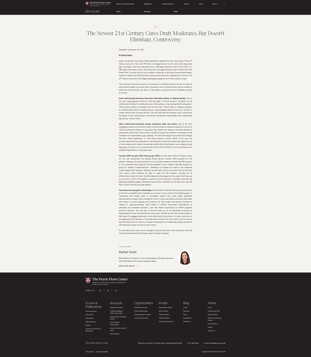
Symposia (147, 11)
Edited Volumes (91, 322)
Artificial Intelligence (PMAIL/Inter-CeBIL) (116, 312)
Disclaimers (187, 321)
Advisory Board (213, 314)
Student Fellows (164, 314)
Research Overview (116, 307)
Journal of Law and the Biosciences (93, 330)
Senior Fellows (163, 311)
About (176, 11)
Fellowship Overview (141, 307)
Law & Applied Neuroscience (114, 323)
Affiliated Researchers (166, 321)
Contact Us (211, 331)
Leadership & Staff (214, 311)
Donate (210, 327)
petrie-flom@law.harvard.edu (215, 343)
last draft (156, 101)
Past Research (114, 334)
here (185, 64)
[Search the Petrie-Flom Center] (224, 4)
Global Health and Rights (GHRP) (118, 318)
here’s (141, 164)
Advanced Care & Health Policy (118, 329)
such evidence (148, 136)
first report (164, 176)
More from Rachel (127, 266)
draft (181, 61)
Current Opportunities (141, 318)
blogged (134, 216)
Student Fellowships (140, 311)
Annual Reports (213, 324)
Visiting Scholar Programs (142, 314)
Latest (118, 11)
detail (124, 219)
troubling (122, 127)
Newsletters (89, 318)
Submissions (187, 318)
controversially (160, 110)
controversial (132, 101)
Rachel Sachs (126, 55)
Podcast (88, 325)
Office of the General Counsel (214, 319)
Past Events (89, 315)
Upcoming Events (91, 311)
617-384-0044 (193, 343)
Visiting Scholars (164, 318)
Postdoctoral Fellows (165, 307)
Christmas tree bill (155, 79)
